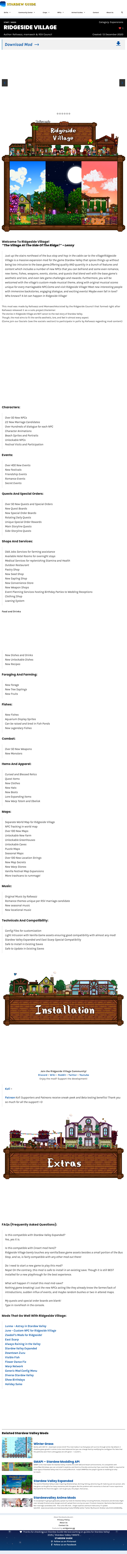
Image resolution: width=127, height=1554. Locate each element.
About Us (110, 12)
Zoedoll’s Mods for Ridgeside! (23, 1335)
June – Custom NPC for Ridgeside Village (30, 1330)
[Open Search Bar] (122, 12)
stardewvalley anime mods (55, 1498)
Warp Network (14, 1366)
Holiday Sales (13, 1384)
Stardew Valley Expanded (21, 1348)
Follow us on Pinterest (65, 1541)
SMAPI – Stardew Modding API (57, 1462)
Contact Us (63, 1525)
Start (6, 22)
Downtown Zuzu (15, 1353)
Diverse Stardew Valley (19, 1375)
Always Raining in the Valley (22, 1344)
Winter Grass (43, 1444)
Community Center (25, 12)
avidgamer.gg (69, 1528)
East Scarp (12, 1339)
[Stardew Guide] (3, 4)
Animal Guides (77, 12)
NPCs (59, 12)
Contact (96, 12)
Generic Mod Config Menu (21, 1370)
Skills (6, 12)
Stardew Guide (21, 4)
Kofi (7, 1089)
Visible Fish (12, 1357)
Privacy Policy (63, 1520)
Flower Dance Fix (15, 1362)
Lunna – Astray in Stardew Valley (25, 1326)
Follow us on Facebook (65, 1544)
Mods (13, 22)
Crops (45, 12)
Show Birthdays (15, 1379)
